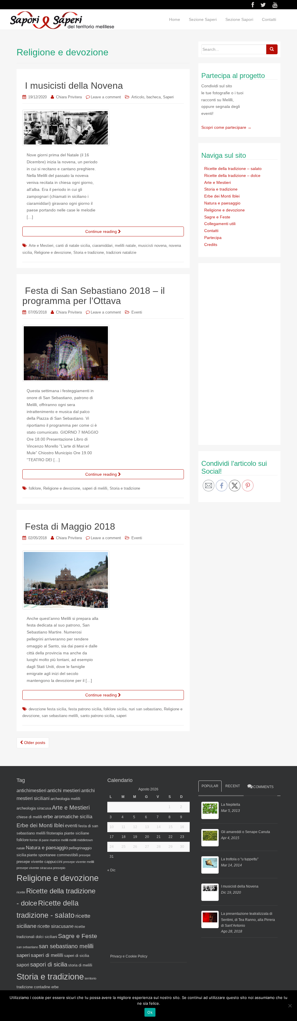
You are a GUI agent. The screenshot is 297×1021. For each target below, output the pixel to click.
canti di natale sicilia (73, 245)
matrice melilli (59, 840)
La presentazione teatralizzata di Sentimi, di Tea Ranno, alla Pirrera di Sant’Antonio (248, 920)
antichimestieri (31, 790)
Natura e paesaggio (222, 203)
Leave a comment (106, 97)
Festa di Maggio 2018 (70, 526)
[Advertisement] (244, 353)
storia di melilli (80, 965)
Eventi (136, 312)
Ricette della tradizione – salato (233, 168)
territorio (90, 978)
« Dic (111, 870)
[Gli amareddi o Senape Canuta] (210, 837)
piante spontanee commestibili (52, 855)
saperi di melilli (94, 488)
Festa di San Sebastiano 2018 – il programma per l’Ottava (93, 295)
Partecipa (213, 237)
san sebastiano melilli (60, 716)
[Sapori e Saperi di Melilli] (62, 20)
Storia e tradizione (88, 252)
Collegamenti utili (220, 223)
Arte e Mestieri (41, 245)
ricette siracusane (55, 926)
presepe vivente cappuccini (39, 861)
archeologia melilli (65, 798)
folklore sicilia (115, 709)
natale (21, 848)
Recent (232, 786)
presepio (59, 868)
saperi (121, 716)
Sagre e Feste (217, 217)
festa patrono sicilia (84, 709)
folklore (35, 488)
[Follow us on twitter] (263, 5)
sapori (23, 964)
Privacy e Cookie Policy (128, 956)
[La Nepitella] (210, 810)
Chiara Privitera (69, 97)
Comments (263, 787)
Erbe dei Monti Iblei (222, 196)
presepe (84, 855)
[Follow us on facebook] (252, 5)
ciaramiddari (102, 245)
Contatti (269, 19)
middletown (85, 840)
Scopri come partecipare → (226, 127)
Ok (150, 1012)
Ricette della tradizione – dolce (232, 175)
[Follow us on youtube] (274, 5)
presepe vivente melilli (78, 861)
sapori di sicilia (48, 964)
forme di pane (39, 840)
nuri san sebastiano (145, 709)
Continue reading (101, 231)
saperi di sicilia (76, 955)
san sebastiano (27, 947)
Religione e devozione (52, 252)
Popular (210, 786)
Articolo (137, 97)
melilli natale (125, 245)
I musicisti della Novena (74, 85)
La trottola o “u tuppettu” (239, 859)
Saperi (168, 97)
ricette (21, 892)
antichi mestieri (63, 790)
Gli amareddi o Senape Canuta (245, 832)
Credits (210, 244)
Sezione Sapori (239, 19)
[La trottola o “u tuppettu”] (210, 865)
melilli (72, 840)
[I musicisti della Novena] (210, 892)
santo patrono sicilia (97, 716)
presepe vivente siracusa (34, 868)
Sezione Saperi (203, 19)
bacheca (153, 97)
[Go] (272, 49)
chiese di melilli (29, 817)
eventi (71, 825)
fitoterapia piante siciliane (67, 833)
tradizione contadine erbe (38, 987)
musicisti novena (152, 245)
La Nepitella (230, 805)
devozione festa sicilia (47, 709)
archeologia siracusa (34, 808)
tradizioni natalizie (121, 252)
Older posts (34, 742)
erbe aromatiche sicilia (67, 816)
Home (174, 19)
